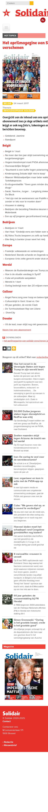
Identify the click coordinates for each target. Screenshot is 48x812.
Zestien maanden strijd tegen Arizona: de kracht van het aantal (29, 438)
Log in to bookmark (5, 348)
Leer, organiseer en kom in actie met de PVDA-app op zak (28, 481)
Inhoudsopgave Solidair (19, 110)
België (7, 103)
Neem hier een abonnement (17, 329)
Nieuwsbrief (10, 745)
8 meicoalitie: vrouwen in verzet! (28, 555)
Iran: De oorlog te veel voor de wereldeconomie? (29, 458)
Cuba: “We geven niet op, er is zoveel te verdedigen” (29, 507)
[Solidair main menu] (6, 27)
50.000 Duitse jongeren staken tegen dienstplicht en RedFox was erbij (29, 414)
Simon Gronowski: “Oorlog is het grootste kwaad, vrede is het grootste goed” (29, 622)
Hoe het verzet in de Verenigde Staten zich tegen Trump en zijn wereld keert (29, 367)
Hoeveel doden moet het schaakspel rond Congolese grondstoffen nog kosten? (29, 529)
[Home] (14, 715)
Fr (43, 20)
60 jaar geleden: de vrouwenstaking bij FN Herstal (26, 598)
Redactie (8, 742)
